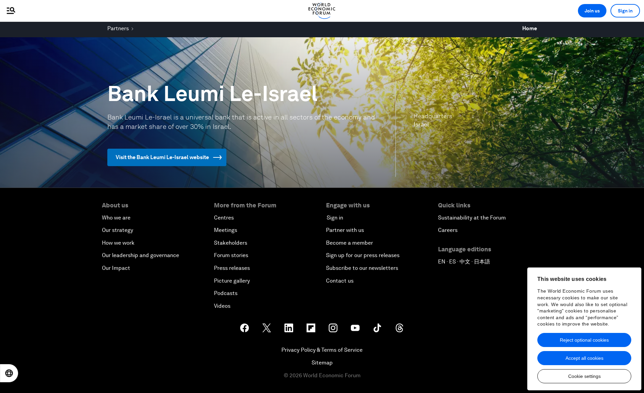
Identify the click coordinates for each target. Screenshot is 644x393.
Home (529, 28)
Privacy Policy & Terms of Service (322, 350)
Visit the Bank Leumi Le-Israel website (162, 157)
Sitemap (322, 362)
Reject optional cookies (584, 340)
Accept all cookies (584, 358)
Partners (118, 28)
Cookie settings (584, 376)
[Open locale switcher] (9, 373)
